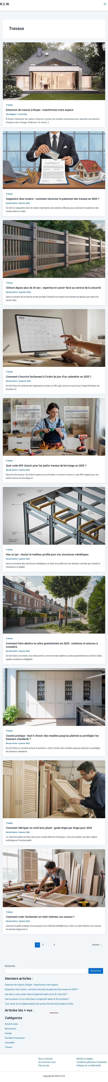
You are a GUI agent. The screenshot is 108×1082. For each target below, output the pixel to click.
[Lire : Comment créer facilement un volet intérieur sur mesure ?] (54, 878)
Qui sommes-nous (47, 1062)
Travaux (9, 105)
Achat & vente (11, 1024)
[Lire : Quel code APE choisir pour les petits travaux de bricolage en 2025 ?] (54, 427)
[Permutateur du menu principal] (105, 4)
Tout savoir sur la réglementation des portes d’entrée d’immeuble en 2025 (39, 1004)
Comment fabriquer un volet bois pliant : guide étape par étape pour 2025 (49, 827)
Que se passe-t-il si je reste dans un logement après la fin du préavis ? (37, 999)
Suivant (97, 944)
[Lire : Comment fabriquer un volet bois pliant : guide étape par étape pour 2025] (54, 789)
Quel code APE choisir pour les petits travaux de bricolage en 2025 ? (46, 465)
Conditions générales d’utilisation (92, 1062)
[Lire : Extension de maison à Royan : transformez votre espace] (54, 71)
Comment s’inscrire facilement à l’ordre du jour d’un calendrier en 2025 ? (48, 376)
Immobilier (10, 1042)
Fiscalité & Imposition (15, 1038)
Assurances (10, 1028)
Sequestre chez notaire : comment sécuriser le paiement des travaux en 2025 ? (52, 198)
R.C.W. (5, 4)
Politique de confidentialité (89, 1065)
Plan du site (43, 1065)
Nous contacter (45, 1058)
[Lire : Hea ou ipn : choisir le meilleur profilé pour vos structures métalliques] (54, 515)
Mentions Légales (85, 1058)
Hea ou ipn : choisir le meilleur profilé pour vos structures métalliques (47, 554)
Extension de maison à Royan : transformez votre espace (39, 109)
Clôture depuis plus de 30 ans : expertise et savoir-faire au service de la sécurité (53, 287)
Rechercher (10, 966)
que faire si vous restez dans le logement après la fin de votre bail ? (36, 994)
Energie (8, 1033)
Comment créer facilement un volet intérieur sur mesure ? (40, 916)
